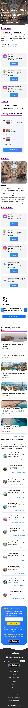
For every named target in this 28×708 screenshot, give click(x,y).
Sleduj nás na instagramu (15, 657)
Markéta (7, 18)
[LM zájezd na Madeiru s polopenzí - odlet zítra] (14, 366)
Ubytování (14, 44)
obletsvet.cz (16, 705)
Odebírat (14, 63)
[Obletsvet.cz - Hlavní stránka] (4, 2)
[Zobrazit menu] (25, 2)
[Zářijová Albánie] (14, 422)
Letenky (12, 40)
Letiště (14, 674)
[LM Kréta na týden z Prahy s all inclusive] (14, 337)
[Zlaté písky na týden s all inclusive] (14, 404)
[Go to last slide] (2, 310)
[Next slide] (25, 310)
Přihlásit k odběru (13, 623)
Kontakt (14, 685)
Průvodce (13, 46)
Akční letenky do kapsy (14, 662)
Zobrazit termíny (12, 150)
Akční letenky (14, 671)
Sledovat (14, 95)
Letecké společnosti (14, 677)
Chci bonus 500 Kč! (14, 316)
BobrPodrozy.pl (14, 694)
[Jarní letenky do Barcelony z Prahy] (14, 386)
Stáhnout (14, 79)
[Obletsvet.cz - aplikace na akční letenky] (14, 641)
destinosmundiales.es (14, 697)
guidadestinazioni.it (14, 700)
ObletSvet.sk (14, 691)
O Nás (14, 688)
